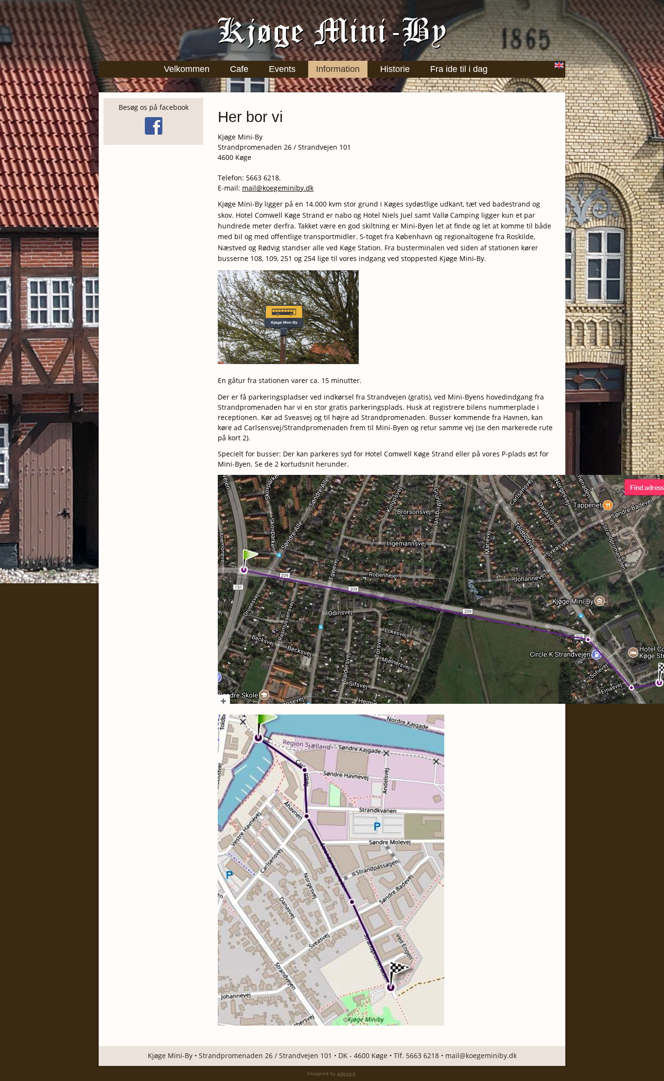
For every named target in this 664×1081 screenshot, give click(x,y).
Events (282, 69)
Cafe (239, 69)
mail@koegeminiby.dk (278, 187)
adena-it (346, 1073)
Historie (395, 69)
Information (338, 69)
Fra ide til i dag (459, 69)
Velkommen (187, 69)
